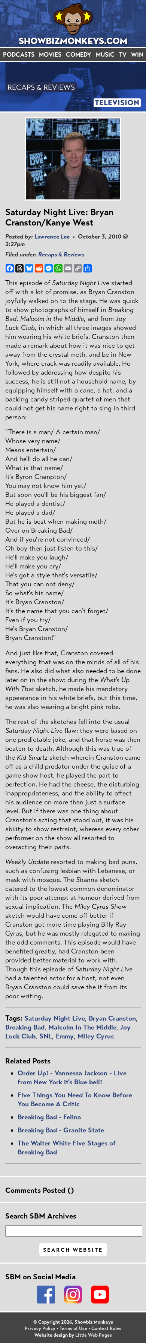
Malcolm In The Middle (82, 1027)
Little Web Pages (93, 1335)
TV (123, 54)
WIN (137, 54)
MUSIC (105, 54)
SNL (45, 1036)
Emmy (65, 1036)
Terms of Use (73, 1328)
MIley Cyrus (95, 1036)
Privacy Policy (40, 1328)
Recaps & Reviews (61, 254)
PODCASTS (18, 54)
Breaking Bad (25, 1027)
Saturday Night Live (54, 1018)
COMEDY (78, 54)
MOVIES (50, 54)
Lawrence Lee (52, 236)
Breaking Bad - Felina (49, 1117)
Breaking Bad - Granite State (61, 1130)
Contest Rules (106, 1328)
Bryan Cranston (112, 1018)
